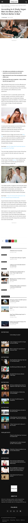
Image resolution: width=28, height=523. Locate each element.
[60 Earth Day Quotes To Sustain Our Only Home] (5, 309)
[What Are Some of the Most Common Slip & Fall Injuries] (5, 280)
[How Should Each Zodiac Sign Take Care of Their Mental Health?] (5, 362)
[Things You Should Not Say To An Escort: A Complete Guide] (5, 437)
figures (14, 160)
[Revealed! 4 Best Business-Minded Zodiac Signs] (5, 376)
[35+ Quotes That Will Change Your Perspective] (5, 401)
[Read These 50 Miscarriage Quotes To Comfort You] (5, 316)
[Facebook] (6, 241)
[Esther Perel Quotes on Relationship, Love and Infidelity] (5, 394)
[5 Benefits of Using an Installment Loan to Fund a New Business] (5, 451)
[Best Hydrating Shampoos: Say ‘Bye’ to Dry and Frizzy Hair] (5, 412)
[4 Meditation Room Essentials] (5, 252)
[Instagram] (11, 511)
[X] (9, 241)
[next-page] (4, 293)
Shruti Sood (4, 17)
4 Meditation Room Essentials (16, 250)
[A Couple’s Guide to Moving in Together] (5, 259)
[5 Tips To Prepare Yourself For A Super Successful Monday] (5, 344)
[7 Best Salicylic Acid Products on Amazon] (5, 477)
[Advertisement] (14, 55)
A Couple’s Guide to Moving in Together (18, 257)
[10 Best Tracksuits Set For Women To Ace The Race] (5, 426)
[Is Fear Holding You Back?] (5, 337)
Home (2, 5)
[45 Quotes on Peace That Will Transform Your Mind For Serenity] (5, 302)
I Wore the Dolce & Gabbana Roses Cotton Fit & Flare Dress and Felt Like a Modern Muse (17, 462)
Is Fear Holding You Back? (15, 334)
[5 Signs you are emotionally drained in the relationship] (5, 266)
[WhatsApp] (15, 241)
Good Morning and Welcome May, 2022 (18, 366)
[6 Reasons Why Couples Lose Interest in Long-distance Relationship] (5, 288)
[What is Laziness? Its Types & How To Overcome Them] (5, 351)
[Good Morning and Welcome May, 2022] (5, 369)
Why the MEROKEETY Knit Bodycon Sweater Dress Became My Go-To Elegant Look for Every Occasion (17, 469)
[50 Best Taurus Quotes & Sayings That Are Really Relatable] (5, 323)
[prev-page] (2, 293)
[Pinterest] (12, 241)
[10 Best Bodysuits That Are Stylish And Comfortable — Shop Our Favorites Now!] (5, 419)
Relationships (6, 5)
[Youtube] (20, 511)
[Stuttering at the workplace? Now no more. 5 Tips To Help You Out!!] (5, 273)
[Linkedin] (14, 511)
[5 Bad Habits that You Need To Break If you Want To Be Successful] (5, 444)
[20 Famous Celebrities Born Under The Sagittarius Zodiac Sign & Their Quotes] (5, 387)
